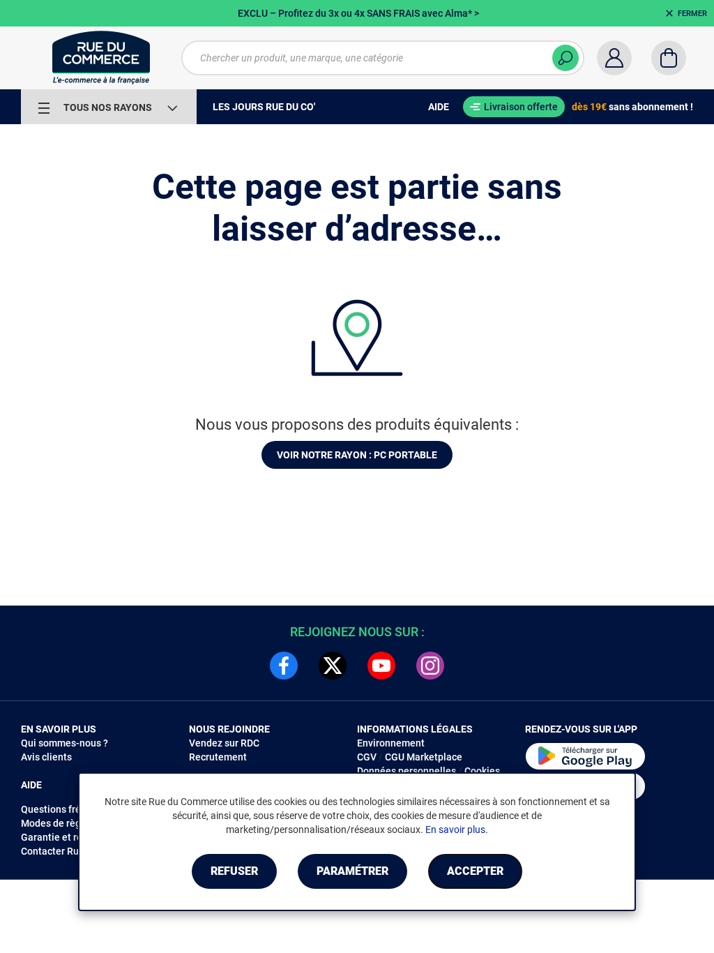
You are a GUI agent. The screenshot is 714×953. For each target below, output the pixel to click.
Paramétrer (352, 871)
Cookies (482, 770)
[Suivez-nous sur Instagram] (430, 666)
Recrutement (218, 757)
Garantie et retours (63, 837)
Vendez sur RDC (224, 743)
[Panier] (668, 58)
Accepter (475, 871)
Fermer (692, 13)
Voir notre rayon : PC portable (357, 454)
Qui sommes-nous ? (64, 743)
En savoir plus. (456, 829)
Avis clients (46, 757)
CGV (367, 757)
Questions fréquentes (69, 809)
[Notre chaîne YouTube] (381, 666)
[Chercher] (565, 58)
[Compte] (614, 58)
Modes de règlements (69, 823)
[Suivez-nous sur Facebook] (284, 666)
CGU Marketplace (423, 757)
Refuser (234, 871)
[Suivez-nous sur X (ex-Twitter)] (333, 666)
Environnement (391, 743)
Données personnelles (406, 770)
